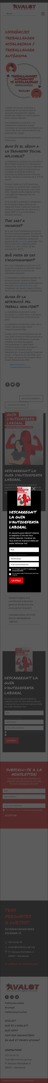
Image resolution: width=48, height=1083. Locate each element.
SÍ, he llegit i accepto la (24, 569)
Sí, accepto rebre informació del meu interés (25, 574)
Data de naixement (18, 555)
